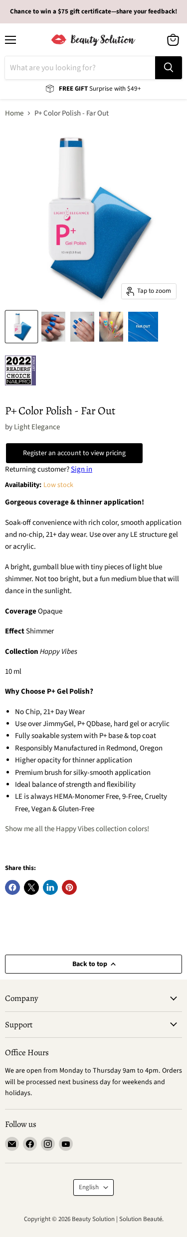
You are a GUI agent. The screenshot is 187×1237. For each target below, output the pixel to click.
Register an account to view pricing (74, 453)
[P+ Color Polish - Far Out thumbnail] (21, 327)
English (89, 1187)
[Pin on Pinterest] (69, 887)
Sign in (81, 469)
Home (14, 113)
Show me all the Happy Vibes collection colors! (77, 829)
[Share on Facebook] (12, 887)
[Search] (168, 67)
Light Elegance (37, 427)
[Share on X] (31, 887)
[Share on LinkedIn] (50, 887)
